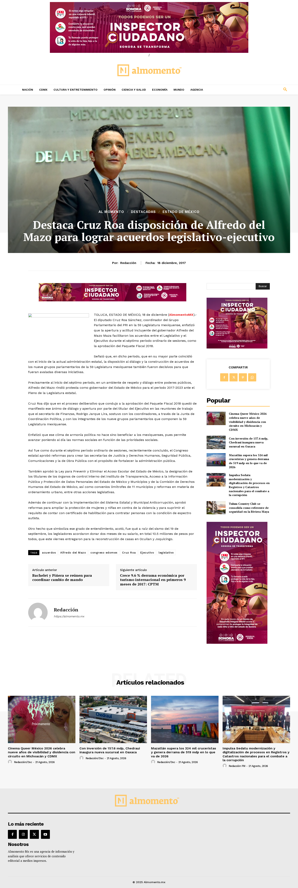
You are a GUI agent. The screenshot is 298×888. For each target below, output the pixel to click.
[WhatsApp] (252, 377)
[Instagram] (23, 834)
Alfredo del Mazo (73, 552)
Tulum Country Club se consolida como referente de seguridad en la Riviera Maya (249, 507)
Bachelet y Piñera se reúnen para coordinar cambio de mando (62, 577)
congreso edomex (104, 552)
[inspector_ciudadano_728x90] (112, 300)
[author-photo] (10, 762)
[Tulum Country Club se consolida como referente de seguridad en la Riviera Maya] (216, 507)
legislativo (166, 552)
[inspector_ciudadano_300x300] (237, 347)
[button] (258, 89)
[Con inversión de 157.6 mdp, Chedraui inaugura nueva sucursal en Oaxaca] (216, 442)
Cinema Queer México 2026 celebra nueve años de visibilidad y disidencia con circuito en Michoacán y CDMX (248, 421)
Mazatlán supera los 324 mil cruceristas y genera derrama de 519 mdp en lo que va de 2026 (249, 461)
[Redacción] (38, 612)
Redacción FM (237, 766)
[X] (233, 377)
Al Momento (111, 212)
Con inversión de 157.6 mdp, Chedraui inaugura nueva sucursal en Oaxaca (248, 442)
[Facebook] (224, 377)
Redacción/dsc (23, 762)
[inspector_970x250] (149, 27)
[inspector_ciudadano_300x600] (237, 642)
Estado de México (181, 212)
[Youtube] (45, 834)
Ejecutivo (147, 552)
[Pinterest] (243, 377)
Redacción (128, 263)
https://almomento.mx (69, 616)
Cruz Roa (129, 552)
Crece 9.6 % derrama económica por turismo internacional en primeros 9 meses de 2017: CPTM (153, 579)
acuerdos (49, 552)
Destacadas (143, 212)
